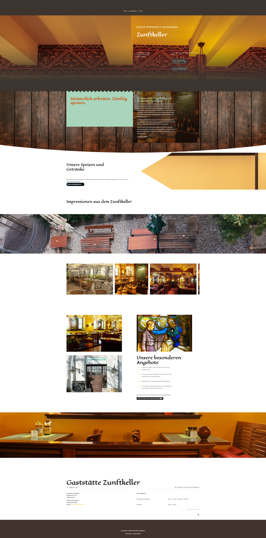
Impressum (128, 533)
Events (140, 11)
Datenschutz (137, 533)
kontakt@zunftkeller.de (77, 504)
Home (125, 11)
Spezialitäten (133, 11)
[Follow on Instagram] (198, 515)
